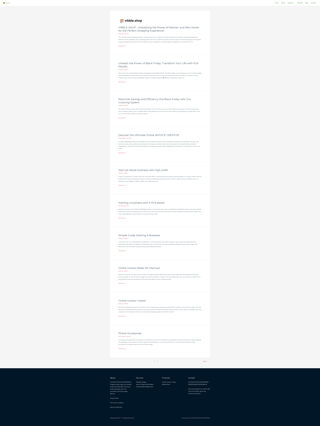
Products (300, 3)
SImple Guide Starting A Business (139, 235)
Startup (120, 173)
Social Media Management (144, 387)
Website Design (141, 382)
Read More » (122, 46)
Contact (313, 3)
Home (277, 3)
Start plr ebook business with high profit (143, 170)
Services (290, 3)
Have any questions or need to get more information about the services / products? (199, 391)
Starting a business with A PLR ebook (141, 202)
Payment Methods (116, 407)
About (283, 3)
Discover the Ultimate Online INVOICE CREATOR (148, 135)
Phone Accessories (129, 333)
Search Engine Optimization (145, 384)
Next (205, 361)
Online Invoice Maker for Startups (139, 268)
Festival (120, 33)
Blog (306, 3)
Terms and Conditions (117, 403)
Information (122, 138)
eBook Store (166, 384)
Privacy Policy (114, 398)
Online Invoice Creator (132, 300)
